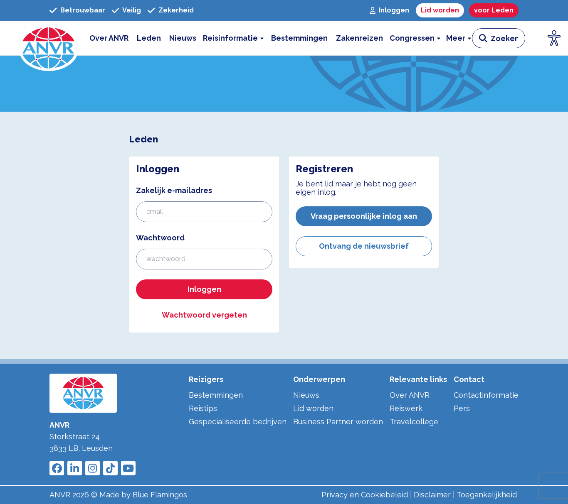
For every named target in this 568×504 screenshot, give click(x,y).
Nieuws (306, 395)
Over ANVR (410, 395)
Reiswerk (406, 408)
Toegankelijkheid (487, 494)
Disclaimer (432, 494)
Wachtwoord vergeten (204, 315)
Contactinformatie (486, 395)
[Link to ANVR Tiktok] (110, 468)
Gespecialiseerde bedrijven (237, 421)
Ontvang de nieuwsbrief (364, 246)
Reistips (203, 408)
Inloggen (204, 289)
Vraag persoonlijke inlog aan (364, 216)
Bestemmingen (216, 395)
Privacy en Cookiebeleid (364, 494)
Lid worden (313, 408)
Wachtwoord (160, 237)
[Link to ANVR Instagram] (92, 468)
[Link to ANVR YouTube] (128, 468)
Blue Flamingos (160, 494)
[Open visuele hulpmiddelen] (554, 38)
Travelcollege (414, 421)
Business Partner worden (338, 421)
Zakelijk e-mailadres (174, 190)
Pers (462, 408)
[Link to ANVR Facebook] (56, 468)
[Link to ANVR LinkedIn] (74, 468)
